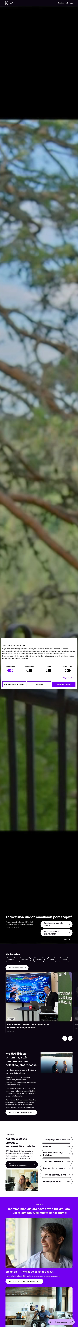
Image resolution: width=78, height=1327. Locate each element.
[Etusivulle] (11, 3)
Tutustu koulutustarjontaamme (18, 1164)
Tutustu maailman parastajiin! (20, 1112)
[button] (61, 1322)
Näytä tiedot (67, 678)
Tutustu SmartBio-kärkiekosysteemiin (23, 1281)
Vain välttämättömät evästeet (14, 684)
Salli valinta (39, 684)
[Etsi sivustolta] (66, 2)
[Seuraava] (70, 1038)
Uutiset (52, 959)
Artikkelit (11, 959)
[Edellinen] (64, 1038)
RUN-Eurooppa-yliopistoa (26, 1100)
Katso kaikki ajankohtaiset (16, 967)
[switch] (29, 670)
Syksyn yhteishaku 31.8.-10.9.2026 (51, 932)
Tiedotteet (39, 959)
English (61, 3)
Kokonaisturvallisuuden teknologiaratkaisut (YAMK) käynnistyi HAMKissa (28, 1026)
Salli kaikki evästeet (64, 684)
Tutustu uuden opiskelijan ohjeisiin (54, 924)
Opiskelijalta (24, 959)
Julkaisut (64, 959)
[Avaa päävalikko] (71, 2)
